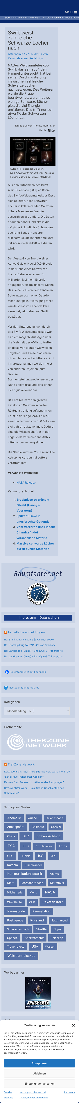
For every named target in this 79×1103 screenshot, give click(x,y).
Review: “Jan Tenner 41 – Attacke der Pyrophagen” (34, 782)
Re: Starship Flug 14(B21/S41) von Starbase (30, 645)
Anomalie (14, 818)
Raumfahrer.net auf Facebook (28, 671)
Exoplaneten (44, 846)
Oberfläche (14, 902)
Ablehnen (39, 1073)
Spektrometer (34, 938)
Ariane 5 (34, 818)
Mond (33, 892)
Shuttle (41, 929)
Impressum (69, 1092)
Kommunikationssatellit (24, 874)
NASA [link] (51, 130)
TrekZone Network (21, 764)
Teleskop (57, 938)
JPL (54, 856)
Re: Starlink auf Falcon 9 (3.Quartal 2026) (29, 639)
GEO (10, 856)
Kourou (54, 874)
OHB (32, 902)
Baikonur (38, 827)
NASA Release (26, 482)
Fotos (63, 846)
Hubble (25, 856)
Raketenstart (52, 902)
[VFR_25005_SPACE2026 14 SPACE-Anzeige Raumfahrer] (38, 992)
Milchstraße (15, 892)
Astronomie (15, 54)
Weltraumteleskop (21, 956)
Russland (37, 920)
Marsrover (57, 883)
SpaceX (12, 938)
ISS (40, 856)
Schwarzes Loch (18, 929)
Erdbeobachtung (48, 836)
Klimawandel (33, 865)
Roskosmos (15, 920)
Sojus (57, 929)
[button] (73, 1025)
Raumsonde (16, 911)
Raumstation (42, 911)
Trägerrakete (15, 946)
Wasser (50, 946)
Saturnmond (59, 920)
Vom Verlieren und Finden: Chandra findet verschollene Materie (36, 532)
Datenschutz (49, 617)
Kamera (12, 865)
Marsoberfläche (32, 883)
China (11, 836)
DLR (25, 836)
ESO (26, 846)
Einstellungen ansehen (39, 1083)
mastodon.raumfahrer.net (24, 687)
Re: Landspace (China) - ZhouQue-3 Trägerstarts (33, 650)
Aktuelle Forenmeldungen (26, 632)
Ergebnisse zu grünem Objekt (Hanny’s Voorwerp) (33, 505)
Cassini (56, 827)
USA (35, 946)
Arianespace (54, 818)
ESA (11, 846)
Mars (10, 883)
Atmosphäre (15, 827)
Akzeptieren (39, 1063)
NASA (50, 892)
